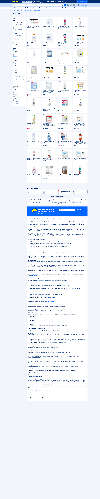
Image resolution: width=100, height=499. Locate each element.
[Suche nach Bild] (63, 5)
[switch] (74, 5)
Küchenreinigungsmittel (36, 10)
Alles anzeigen (18, 46)
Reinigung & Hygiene (19, 10)
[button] (82, 1)
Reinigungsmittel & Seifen (28, 10)
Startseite (14, 10)
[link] (86, 5)
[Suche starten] (65, 5)
